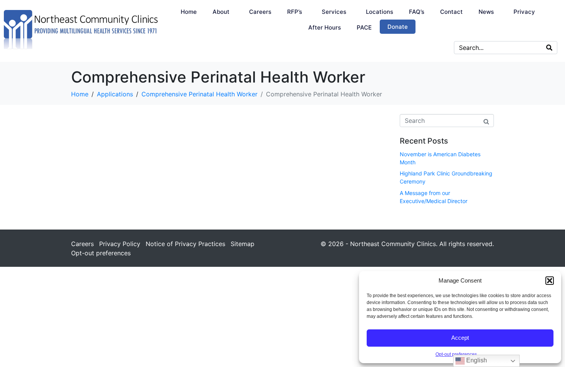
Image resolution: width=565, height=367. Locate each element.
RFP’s (294, 11)
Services (334, 11)
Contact (451, 11)
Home (189, 11)
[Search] (549, 47)
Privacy (524, 11)
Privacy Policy (119, 244)
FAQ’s (416, 11)
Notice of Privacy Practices (185, 244)
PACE (364, 27)
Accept (460, 337)
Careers (260, 11)
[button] (549, 280)
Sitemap (242, 244)
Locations (379, 11)
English (476, 360)
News (486, 11)
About (221, 11)
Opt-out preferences (456, 354)
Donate (397, 26)
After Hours (324, 27)
